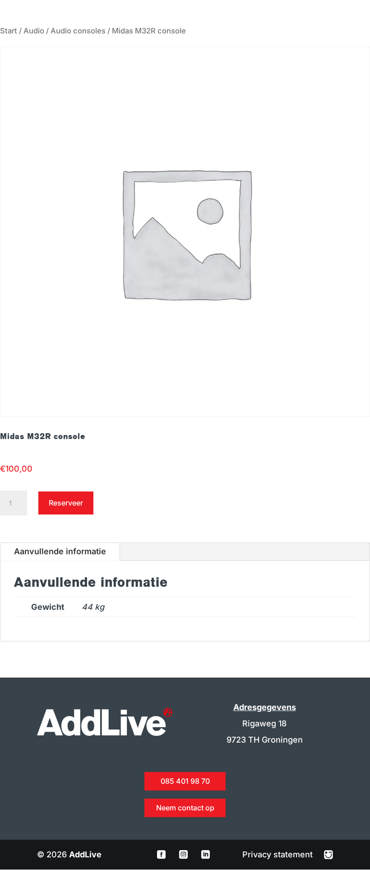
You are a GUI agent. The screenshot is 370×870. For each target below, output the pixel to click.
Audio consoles (78, 30)
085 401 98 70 (185, 781)
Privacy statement (278, 854)
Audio (33, 30)
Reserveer (66, 502)
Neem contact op (185, 807)
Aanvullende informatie (60, 551)
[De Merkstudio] (328, 854)
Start (8, 30)
